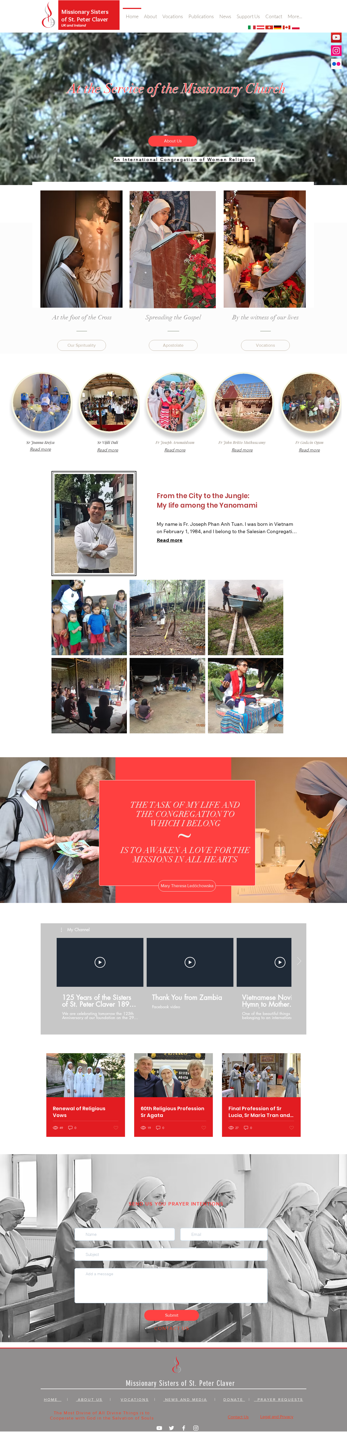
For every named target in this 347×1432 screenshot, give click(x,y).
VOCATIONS (135, 1399)
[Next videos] (298, 961)
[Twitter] (171, 1428)
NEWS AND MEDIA (185, 1399)
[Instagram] (336, 50)
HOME (53, 1399)
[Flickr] (336, 64)
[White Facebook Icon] (183, 1428)
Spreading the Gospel (173, 317)
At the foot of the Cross (82, 317)
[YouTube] (336, 37)
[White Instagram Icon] (195, 1428)
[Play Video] (100, 962)
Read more (169, 540)
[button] (75, 929)
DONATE (234, 1399)
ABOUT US (89, 1399)
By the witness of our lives (265, 317)
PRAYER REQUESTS (278, 1399)
